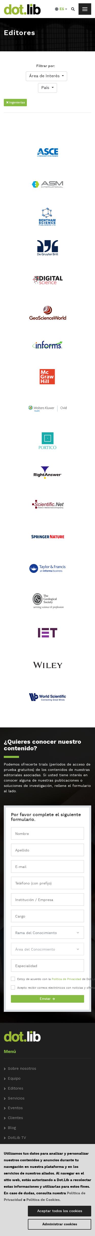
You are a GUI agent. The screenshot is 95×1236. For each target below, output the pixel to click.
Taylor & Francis (47, 571)
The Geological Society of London (47, 603)
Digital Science (47, 283)
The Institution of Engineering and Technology (47, 632)
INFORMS (47, 347)
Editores (15, 1089)
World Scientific (48, 699)
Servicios (16, 1099)
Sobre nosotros (22, 1069)
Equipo (14, 1079)
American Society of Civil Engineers (47, 154)
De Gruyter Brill (47, 251)
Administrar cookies (59, 1224)
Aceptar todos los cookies (59, 1211)
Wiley (47, 667)
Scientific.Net (47, 507)
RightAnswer (47, 475)
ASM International (47, 187)
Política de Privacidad (66, 979)
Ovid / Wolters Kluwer (47, 411)
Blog (12, 1128)
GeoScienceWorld (47, 315)
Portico (47, 443)
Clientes (15, 1118)
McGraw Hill (47, 379)
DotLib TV (17, 1138)
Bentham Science (47, 219)
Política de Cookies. (43, 1200)
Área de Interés (45, 76)
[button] (61, 9)
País (45, 88)
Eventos (15, 1108)
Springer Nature (47, 539)
